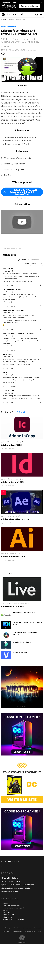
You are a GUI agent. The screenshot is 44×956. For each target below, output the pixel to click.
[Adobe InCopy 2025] (22, 427)
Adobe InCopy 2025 (11, 445)
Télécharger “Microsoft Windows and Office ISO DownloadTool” (23, 192)
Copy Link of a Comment (12, 271)
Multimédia (7, 917)
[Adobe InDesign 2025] (22, 465)
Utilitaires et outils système (13, 919)
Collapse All (36, 259)
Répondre (13, 285)
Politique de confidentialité (12, 931)
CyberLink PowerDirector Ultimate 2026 (17, 885)
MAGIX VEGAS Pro (20, 652)
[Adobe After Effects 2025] (22, 502)
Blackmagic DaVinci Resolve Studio (15, 888)
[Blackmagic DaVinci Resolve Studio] (6, 635)
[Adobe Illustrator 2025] (22, 539)
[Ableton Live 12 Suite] (22, 589)
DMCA (39, 931)
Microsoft (7, 912)
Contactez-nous (29, 931)
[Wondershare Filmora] (6, 645)
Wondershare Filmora (22, 642)
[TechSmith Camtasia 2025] (6, 615)
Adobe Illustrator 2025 (13, 556)
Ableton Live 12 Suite (12, 606)
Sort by (27, 264)
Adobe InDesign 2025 (12, 482)
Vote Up (3, 285)
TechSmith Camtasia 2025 (24, 612)
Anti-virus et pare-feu (11, 906)
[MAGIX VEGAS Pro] (6, 655)
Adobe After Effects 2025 (15, 519)
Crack (21, 412)
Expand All (25, 259)
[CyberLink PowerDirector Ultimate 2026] (6, 625)
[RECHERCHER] (36, 14)
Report (40, 285)
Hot (3, 492)
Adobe (5, 903)
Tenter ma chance (29, 6)
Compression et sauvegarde (13, 908)
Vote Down (7, 285)
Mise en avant (8, 915)
